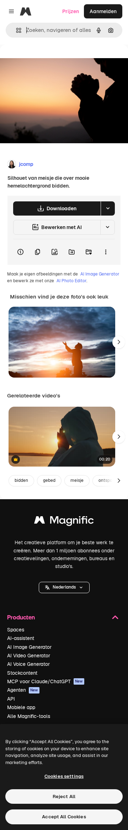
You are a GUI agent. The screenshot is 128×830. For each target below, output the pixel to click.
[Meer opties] (105, 252)
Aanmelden (103, 11)
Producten (21, 617)
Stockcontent (22, 673)
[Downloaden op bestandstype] (108, 208)
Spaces (15, 629)
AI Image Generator (99, 274)
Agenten (22, 690)
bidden (21, 480)
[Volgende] (118, 342)
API (11, 699)
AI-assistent (20, 638)
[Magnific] (64, 521)
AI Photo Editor (71, 281)
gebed (49, 480)
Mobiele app (21, 707)
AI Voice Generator (28, 664)
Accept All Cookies (64, 817)
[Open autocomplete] (16, 30)
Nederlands (64, 587)
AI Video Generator (28, 655)
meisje (77, 480)
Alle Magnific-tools (28, 716)
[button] (64, 587)
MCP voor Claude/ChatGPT (45, 681)
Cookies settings (64, 776)
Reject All (64, 796)
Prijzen (70, 11)
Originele (47, 60)
